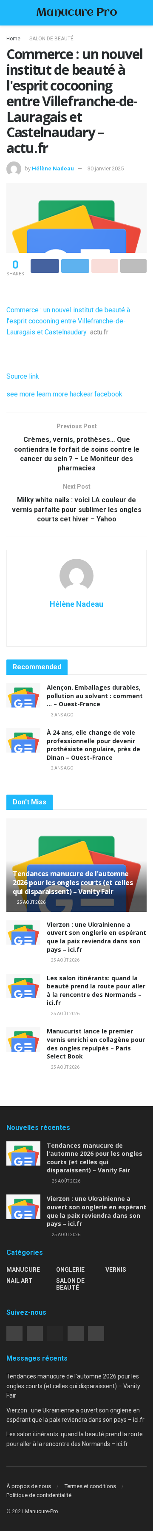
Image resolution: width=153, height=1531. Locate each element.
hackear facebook (96, 394)
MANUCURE (23, 1269)
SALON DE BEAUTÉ (51, 39)
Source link (22, 376)
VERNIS (115, 1269)
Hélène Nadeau (53, 168)
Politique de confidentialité (38, 1495)
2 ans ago (62, 768)
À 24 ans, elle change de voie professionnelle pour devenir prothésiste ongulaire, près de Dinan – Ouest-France (93, 744)
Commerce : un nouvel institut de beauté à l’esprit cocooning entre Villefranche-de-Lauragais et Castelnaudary (68, 321)
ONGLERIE (70, 1269)
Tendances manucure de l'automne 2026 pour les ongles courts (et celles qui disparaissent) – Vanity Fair (73, 882)
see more (20, 394)
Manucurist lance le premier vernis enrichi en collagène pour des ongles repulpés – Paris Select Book (96, 1043)
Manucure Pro (76, 13)
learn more (52, 394)
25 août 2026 (30, 902)
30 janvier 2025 (106, 168)
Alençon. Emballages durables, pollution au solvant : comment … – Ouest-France (95, 695)
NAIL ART (19, 1280)
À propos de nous (28, 1486)
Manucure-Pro (41, 1511)
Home (13, 39)
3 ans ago (62, 715)
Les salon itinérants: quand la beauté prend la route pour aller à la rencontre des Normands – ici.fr (96, 990)
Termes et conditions (90, 1486)
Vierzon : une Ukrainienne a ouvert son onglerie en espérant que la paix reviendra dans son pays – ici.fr (96, 937)
